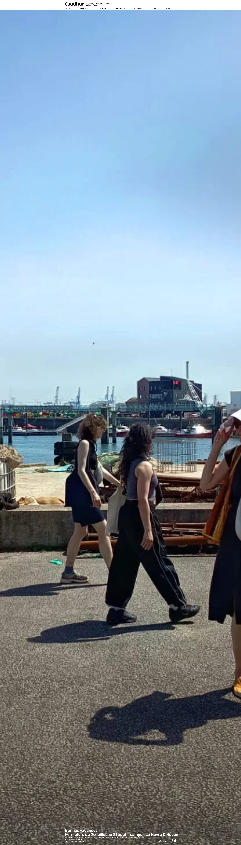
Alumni (154, 9)
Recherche (138, 9)
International (120, 9)
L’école (67, 9)
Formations (102, 9)
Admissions (84, 9)
